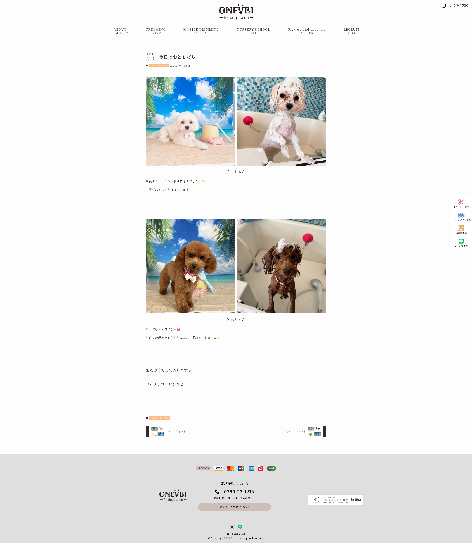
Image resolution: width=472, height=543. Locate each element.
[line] (240, 527)
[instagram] (232, 527)
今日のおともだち (158, 65)
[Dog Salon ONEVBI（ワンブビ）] (236, 12)
